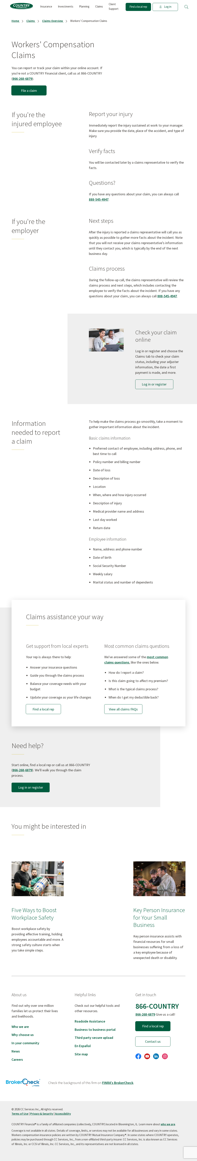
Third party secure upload (94, 1037)
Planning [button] (84, 6)
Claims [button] (99, 6)
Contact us (153, 1041)
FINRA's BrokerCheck (117, 1083)
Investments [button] (65, 6)
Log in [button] (167, 6)
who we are (168, 1124)
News (16, 1051)
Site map (81, 1054)
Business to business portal (95, 1029)
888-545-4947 (99, 199)
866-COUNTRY (157, 1006)
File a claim (29, 90)
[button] (186, 7)
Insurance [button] (46, 6)
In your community (25, 1043)
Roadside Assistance (90, 1021)
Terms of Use (20, 1113)
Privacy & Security (41, 1113)
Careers (17, 1059)
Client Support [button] (114, 6)
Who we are (20, 1026)
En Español (83, 1046)
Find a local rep (138, 6)
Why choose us (23, 1035)
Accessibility (63, 1113)
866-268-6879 (22, 78)
